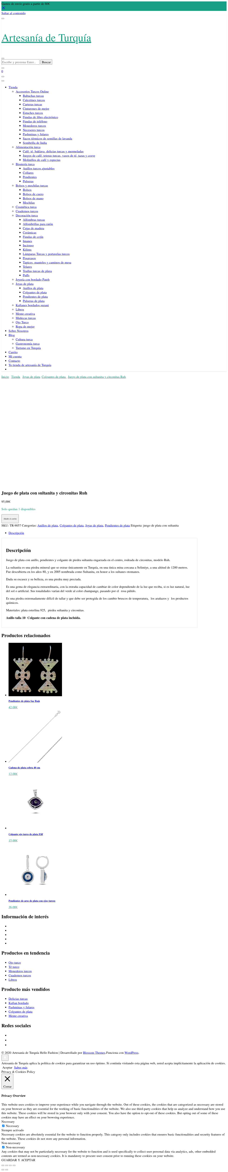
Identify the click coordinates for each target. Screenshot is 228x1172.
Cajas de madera (33, 228)
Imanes (27, 241)
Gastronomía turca (28, 343)
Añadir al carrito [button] (12, 581)
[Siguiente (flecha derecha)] (6, 1169)
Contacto (14, 360)
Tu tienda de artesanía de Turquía (30, 365)
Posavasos (29, 258)
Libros (20, 309)
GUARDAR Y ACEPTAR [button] (18, 1160)
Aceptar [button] (7, 1067)
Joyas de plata (24, 284)
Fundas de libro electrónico (40, 117)
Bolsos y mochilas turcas (32, 185)
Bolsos (27, 189)
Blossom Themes (94, 1052)
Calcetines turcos (34, 100)
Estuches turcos (33, 113)
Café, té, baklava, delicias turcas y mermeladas (53, 151)
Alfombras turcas (34, 219)
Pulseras (28, 181)
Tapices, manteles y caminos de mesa (47, 262)
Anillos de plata (33, 288)
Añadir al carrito (10, 518)
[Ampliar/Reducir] (2, 1165)
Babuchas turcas (33, 95)
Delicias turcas (18, 998)
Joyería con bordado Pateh (33, 279)
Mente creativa (25, 313)
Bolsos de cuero (33, 194)
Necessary (12, 1126)
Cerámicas (29, 232)
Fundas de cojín (33, 237)
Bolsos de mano (33, 198)
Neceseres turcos (34, 130)
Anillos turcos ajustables (39, 168)
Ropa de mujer (25, 326)
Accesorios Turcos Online (32, 91)
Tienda (13, 87)
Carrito (13, 352)
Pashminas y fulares (36, 134)
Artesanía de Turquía (46, 37)
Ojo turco (15, 962)
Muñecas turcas (26, 318)
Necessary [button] (8, 1121)
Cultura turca (24, 339)
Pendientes (30, 177)
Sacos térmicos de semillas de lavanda (47, 138)
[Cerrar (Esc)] (14, 1165)
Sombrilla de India (35, 142)
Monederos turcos (34, 125)
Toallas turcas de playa (37, 271)
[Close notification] (3, 9)
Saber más (20, 1067)
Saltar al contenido (13, 13)
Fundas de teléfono (35, 121)
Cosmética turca (26, 207)
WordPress (131, 1052)
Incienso (28, 245)
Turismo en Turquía (28, 348)
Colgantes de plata (35, 292)
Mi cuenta (15, 356)
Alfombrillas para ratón (38, 224)
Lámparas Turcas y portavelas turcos (46, 254)
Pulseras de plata (34, 301)
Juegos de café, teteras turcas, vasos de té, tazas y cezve (59, 155)
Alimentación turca (28, 147)
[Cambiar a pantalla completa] (6, 1165)
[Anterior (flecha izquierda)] (2, 1169)
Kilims (27, 249)
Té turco (14, 967)
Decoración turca (27, 215)
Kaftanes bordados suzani (32, 305)
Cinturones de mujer (36, 108)
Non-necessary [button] (10, 1143)
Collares (28, 172)
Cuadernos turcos (27, 211)
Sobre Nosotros (18, 331)
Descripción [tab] (16, 533)
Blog (12, 335)
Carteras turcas (32, 104)
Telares (27, 266)
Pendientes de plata (35, 296)
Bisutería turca (25, 164)
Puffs (26, 275)
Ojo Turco (22, 322)
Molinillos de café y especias (41, 160)
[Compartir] (10, 1165)
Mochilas (29, 202)
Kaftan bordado (19, 1003)
